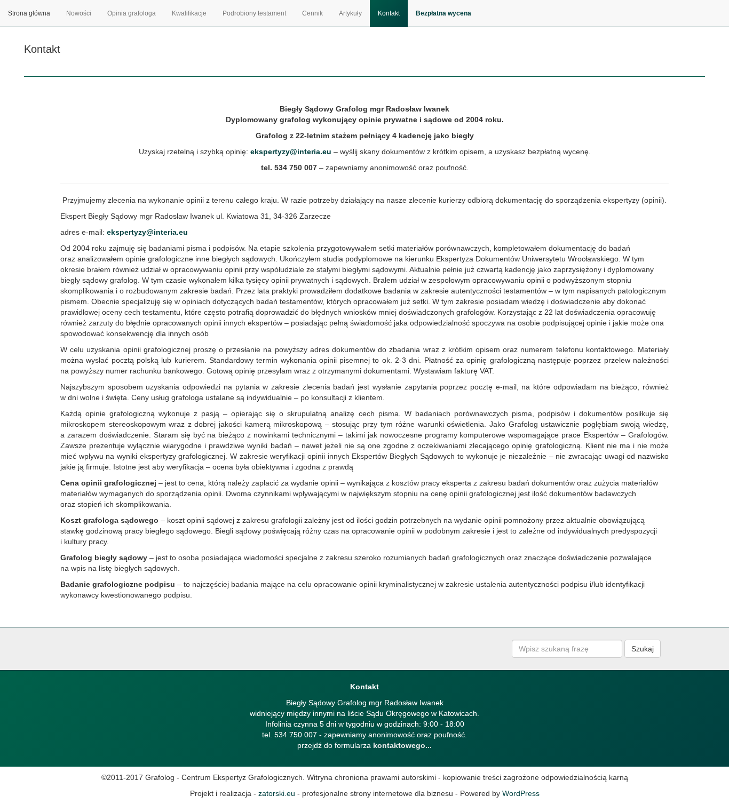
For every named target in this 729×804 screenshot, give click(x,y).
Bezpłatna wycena (443, 13)
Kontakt (389, 13)
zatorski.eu (276, 793)
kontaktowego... (402, 745)
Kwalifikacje (189, 13)
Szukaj (642, 648)
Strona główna (29, 13)
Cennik (312, 13)
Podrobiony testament (254, 13)
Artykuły (350, 13)
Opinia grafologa (131, 13)
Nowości (78, 13)
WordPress (521, 793)
